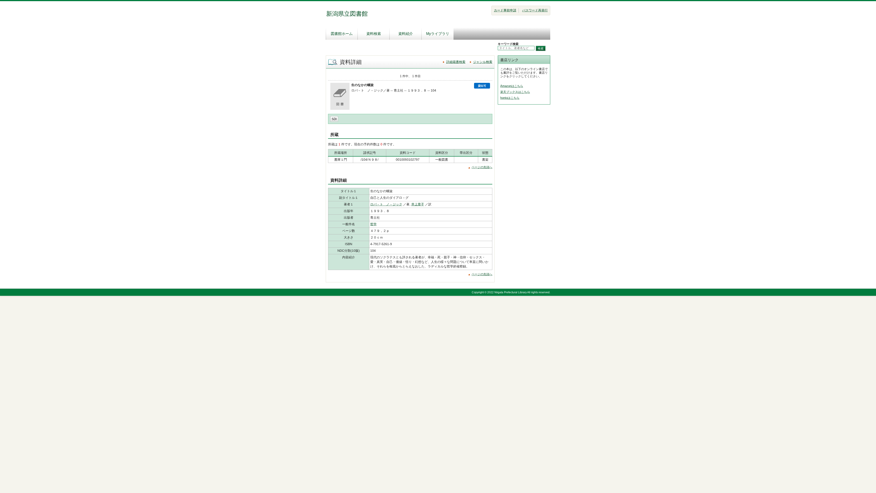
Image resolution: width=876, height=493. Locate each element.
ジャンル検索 (482, 62)
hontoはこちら (509, 98)
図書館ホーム (342, 34)
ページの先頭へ (482, 167)
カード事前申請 (505, 10)
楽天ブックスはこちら (515, 92)
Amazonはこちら (511, 86)
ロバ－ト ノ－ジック (386, 204)
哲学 (373, 224)
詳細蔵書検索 (455, 62)
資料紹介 (405, 34)
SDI (334, 119)
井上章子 (417, 204)
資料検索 (373, 34)
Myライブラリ (437, 34)
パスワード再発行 (535, 10)
